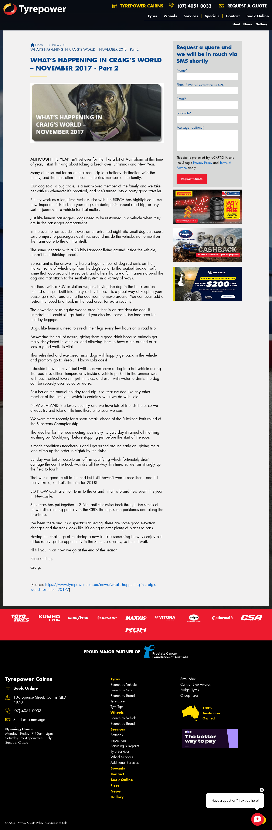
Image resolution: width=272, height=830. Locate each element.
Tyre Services (119, 751)
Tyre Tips (116, 707)
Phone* (200, 84)
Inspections (118, 740)
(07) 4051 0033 (194, 6)
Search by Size (121, 690)
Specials (212, 16)
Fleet (236, 24)
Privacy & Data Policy (30, 823)
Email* (182, 99)
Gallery (261, 24)
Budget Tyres (189, 690)
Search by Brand (122, 695)
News (247, 24)
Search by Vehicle (123, 684)
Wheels (170, 16)
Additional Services (124, 762)
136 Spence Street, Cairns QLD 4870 (39, 700)
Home (39, 45)
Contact (233, 16)
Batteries (116, 735)
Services (191, 16)
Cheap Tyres (189, 695)
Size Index (188, 679)
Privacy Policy (202, 163)
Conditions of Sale (56, 823)
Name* (182, 70)
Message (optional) (190, 127)
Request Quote (192, 179)
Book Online (257, 16)
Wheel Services (121, 757)
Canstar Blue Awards (195, 684)
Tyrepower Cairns (141, 6)
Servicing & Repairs (124, 746)
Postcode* (184, 113)
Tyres (152, 16)
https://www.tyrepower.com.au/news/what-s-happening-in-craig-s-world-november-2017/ (93, 587)
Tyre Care (117, 701)
